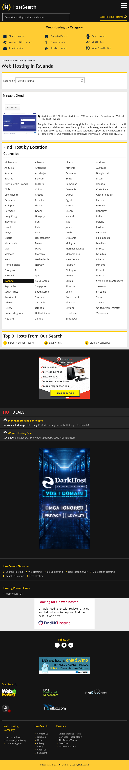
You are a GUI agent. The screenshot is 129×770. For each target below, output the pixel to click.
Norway (39, 264)
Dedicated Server (59, 36)
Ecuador (39, 200)
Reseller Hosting (59, 47)
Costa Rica (102, 189)
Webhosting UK (14, 593)
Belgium (39, 178)
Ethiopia (9, 205)
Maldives (101, 243)
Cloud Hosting (16, 47)
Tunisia (100, 302)
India (99, 216)
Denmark (10, 200)
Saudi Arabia (42, 280)
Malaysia (71, 243)
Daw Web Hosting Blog (70, 736)
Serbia (69, 280)
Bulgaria (40, 184)
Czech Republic (105, 194)
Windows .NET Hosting (20, 41)
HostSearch (7, 60)
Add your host (13, 737)
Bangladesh (103, 173)
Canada (100, 184)
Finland (39, 205)
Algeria (70, 162)
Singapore (41, 286)
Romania (71, 275)
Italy (37, 227)
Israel (8, 227)
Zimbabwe (71, 318)
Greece (70, 210)
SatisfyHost (55, 342)
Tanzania (40, 302)
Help (39, 740)
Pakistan (70, 264)
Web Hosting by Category (64, 27)
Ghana (38, 210)
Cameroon (71, 184)
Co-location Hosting (104, 571)
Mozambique (73, 254)
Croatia (39, 194)
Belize (69, 178)
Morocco (40, 254)
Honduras (101, 210)
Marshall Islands (75, 248)
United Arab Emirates (108, 307)
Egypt (69, 200)
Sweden (39, 297)
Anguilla (9, 167)
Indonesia (10, 221)
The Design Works (68, 740)
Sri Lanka (101, 291)
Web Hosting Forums (111, 16)
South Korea (42, 291)
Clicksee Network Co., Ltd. (62, 765)
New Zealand (73, 259)
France (69, 205)
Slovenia (101, 286)
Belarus (9, 178)
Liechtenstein (42, 237)
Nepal (8, 259)
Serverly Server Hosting (21, 342)
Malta (38, 248)
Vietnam (9, 318)
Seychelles (10, 286)
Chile (7, 189)
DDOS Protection (67, 746)
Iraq (68, 221)
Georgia (100, 205)
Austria (9, 173)
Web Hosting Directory (25, 60)
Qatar (38, 275)
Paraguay (10, 270)
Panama (100, 264)
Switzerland (72, 297)
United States (42, 313)
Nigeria (100, 259)
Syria (99, 297)
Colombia (71, 189)
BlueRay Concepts (100, 342)
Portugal (9, 275)
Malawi (39, 243)
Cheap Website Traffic (70, 733)
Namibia (101, 254)
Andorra (100, 162)
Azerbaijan (41, 173)
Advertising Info (14, 743)
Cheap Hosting (58, 41)
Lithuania (71, 237)
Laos (37, 232)
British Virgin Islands (16, 184)
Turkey (8, 307)
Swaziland (10, 297)
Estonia (100, 200)
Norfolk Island (12, 264)
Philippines (72, 270)
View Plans (12, 107)
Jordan (100, 227)
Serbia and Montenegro (109, 280)
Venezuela (102, 313)
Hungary (40, 216)
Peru (37, 270)
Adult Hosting (99, 36)
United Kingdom (14, 313)
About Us (41, 749)
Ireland (100, 221)
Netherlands (42, 259)
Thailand (71, 302)
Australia (101, 167)
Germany (10, 210)
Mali (7, 248)
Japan (69, 227)
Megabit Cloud (13, 95)
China (38, 189)
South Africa (11, 291)
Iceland (70, 216)
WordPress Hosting (101, 47)
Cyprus (70, 194)
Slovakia (70, 286)
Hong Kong (11, 216)
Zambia (39, 318)
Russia (100, 275)
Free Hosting (36, 576)
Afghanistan (11, 162)
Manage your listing (16, 740)
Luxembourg (103, 237)
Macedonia (11, 243)
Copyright (42, 752)
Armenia (70, 167)
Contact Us (42, 733)
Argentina (40, 167)
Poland (100, 270)
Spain (69, 291)
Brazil (99, 178)
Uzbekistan (72, 313)
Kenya (8, 232)
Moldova (9, 254)
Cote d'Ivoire (11, 194)
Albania (39, 162)
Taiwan (9, 302)
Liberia (8, 237)
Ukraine (70, 307)
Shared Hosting (17, 36)
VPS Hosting (98, 41)
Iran (37, 221)
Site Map (41, 736)
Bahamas (71, 173)
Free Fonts (64, 743)
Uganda (39, 307)
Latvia (69, 232)
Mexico (100, 248)
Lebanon (101, 232)
